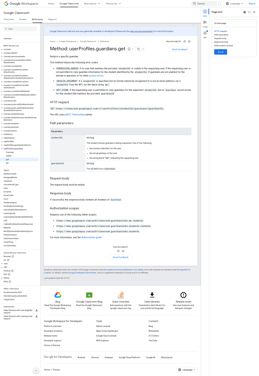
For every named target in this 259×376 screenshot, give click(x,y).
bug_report (244, 12)
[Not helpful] (189, 41)
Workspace (29, 4)
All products (90, 3)
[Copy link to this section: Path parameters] (76, 123)
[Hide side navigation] (36, 371)
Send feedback (180, 49)
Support (52, 19)
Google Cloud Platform (129, 357)
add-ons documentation (141, 31)
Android (81, 357)
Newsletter (154, 331)
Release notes (50, 336)
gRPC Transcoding (75, 114)
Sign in (252, 3)
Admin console (103, 326)
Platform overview (52, 326)
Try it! (220, 52)
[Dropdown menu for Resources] (120, 3)
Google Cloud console (106, 336)
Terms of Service (52, 345)
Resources (111, 3)
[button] (19, 49)
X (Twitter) (154, 336)
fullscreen (249, 12)
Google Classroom (69, 3)
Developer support (52, 340)
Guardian (116, 199)
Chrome (95, 357)
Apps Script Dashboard (107, 331)
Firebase (109, 357)
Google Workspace (67, 41)
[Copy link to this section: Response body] (74, 193)
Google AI (150, 357)
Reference (37, 19)
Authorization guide (91, 237)
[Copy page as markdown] (138, 49)
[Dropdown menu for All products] (100, 3)
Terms (47, 370)
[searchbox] (20, 28)
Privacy (56, 370)
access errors (96, 75)
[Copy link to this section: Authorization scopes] (82, 208)
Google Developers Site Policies (82, 273)
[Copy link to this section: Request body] (72, 178)
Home (51, 3)
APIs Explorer (102, 340)
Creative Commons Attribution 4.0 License (125, 270)
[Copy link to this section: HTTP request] (72, 102)
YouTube (153, 340)
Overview (9, 19)
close (254, 12)
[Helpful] (184, 41)
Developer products (53, 331)
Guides (23, 19)
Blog (151, 326)
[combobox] (206, 3)
